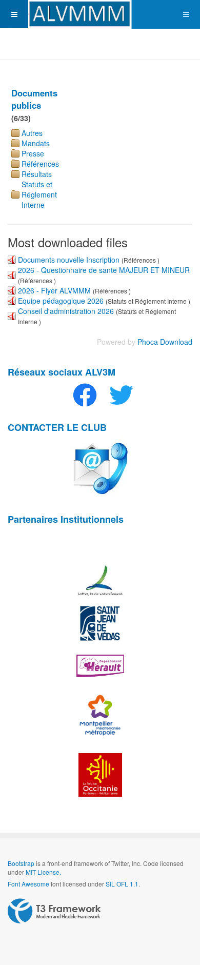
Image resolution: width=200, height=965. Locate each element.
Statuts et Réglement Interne (39, 194)
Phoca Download (164, 342)
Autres (32, 133)
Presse (33, 153)
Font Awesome (28, 883)
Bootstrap (21, 863)
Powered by (54, 911)
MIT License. (43, 872)
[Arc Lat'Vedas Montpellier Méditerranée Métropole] (100, 14)
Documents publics (34, 99)
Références (40, 164)
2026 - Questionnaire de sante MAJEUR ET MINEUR (104, 270)
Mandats (36, 143)
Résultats (37, 174)
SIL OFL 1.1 (122, 883)
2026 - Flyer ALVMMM (54, 290)
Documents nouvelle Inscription (70, 259)
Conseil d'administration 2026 (66, 311)
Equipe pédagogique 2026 (61, 301)
